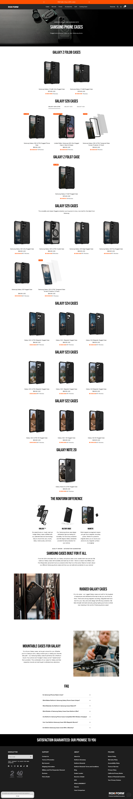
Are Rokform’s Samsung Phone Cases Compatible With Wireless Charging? (65, 717)
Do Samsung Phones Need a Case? (53, 695)
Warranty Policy (113, 760)
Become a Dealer (79, 776)
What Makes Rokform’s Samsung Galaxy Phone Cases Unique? (61, 700)
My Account (45, 763)
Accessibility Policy (114, 763)
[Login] (121, 6)
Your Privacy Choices (114, 780)
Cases (47, 6)
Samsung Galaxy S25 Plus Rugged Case (111, 249)
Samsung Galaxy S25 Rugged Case (22, 289)
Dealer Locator (78, 773)
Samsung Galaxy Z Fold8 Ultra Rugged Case (52, 89)
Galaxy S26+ (68, 106)
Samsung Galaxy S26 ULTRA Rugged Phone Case (37, 144)
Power (60, 6)
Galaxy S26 (81, 106)
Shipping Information (48, 766)
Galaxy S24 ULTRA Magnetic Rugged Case (36, 340)
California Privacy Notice (115, 773)
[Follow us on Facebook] (8, 766)
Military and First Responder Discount (53, 770)
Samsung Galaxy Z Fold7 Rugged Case (66, 194)
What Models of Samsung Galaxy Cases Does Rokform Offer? (61, 711)
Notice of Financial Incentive (116, 776)
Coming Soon (83, 6)
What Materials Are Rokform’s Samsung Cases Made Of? (59, 706)
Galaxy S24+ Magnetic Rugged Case (66, 340)
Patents (76, 787)
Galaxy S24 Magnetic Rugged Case (96, 340)
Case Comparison (79, 790)
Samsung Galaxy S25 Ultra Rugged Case (22, 249)
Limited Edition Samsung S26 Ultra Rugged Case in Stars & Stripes (66, 144)
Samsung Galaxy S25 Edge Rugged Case (81, 249)
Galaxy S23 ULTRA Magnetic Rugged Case (36, 389)
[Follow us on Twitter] (11, 766)
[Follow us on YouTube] (21, 766)
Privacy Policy (112, 770)
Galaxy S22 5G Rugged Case (96, 438)
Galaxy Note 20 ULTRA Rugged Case (66, 486)
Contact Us (45, 756)
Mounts (54, 6)
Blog (75, 770)
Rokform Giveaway (80, 760)
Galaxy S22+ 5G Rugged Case (66, 438)
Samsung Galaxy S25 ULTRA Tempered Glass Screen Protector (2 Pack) (51, 290)
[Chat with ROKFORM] (128, 794)
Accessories (68, 6)
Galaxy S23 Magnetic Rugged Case (96, 389)
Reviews (44, 773)
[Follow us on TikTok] (24, 766)
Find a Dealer (46, 776)
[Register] (30, 756)
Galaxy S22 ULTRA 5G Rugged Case (36, 438)
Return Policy (112, 756)
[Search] (117, 6)
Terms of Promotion (48, 760)
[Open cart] (124, 6)
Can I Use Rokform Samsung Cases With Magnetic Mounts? (60, 722)
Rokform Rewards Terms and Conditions (86, 766)
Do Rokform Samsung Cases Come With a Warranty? (58, 727)
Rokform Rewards (79, 763)
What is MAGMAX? (80, 783)
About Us (77, 756)
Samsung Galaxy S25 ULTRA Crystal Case (51, 249)
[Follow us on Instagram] (14, 766)
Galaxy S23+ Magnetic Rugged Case (66, 389)
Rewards (112, 6)
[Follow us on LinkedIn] (27, 766)
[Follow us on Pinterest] (17, 766)
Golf (75, 6)
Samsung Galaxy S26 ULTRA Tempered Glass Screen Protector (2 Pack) (96, 144)
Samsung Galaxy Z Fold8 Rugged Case (81, 89)
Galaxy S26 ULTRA (54, 106)
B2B (75, 780)
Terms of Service (113, 766)
